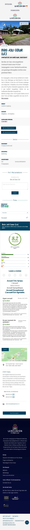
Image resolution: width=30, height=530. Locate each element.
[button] (23, 6)
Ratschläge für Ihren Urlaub (9, 462)
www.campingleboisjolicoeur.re (12, 404)
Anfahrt (5, 349)
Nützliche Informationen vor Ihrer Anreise (12, 457)
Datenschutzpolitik (8, 523)
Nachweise (15, 516)
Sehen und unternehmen (8, 475)
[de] (27, 6)
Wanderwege (6, 472)
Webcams (5, 470)
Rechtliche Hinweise (8, 518)
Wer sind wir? (7, 516)
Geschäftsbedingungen (9, 525)
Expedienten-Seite (8, 520)
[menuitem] (8, 3)
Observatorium (19, 520)
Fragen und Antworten (8, 460)
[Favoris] (21, 6)
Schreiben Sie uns (7, 482)
